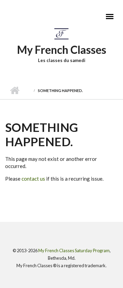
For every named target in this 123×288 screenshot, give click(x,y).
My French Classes (61, 49)
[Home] (61, 33)
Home (14, 90)
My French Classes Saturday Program (74, 250)
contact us (33, 179)
